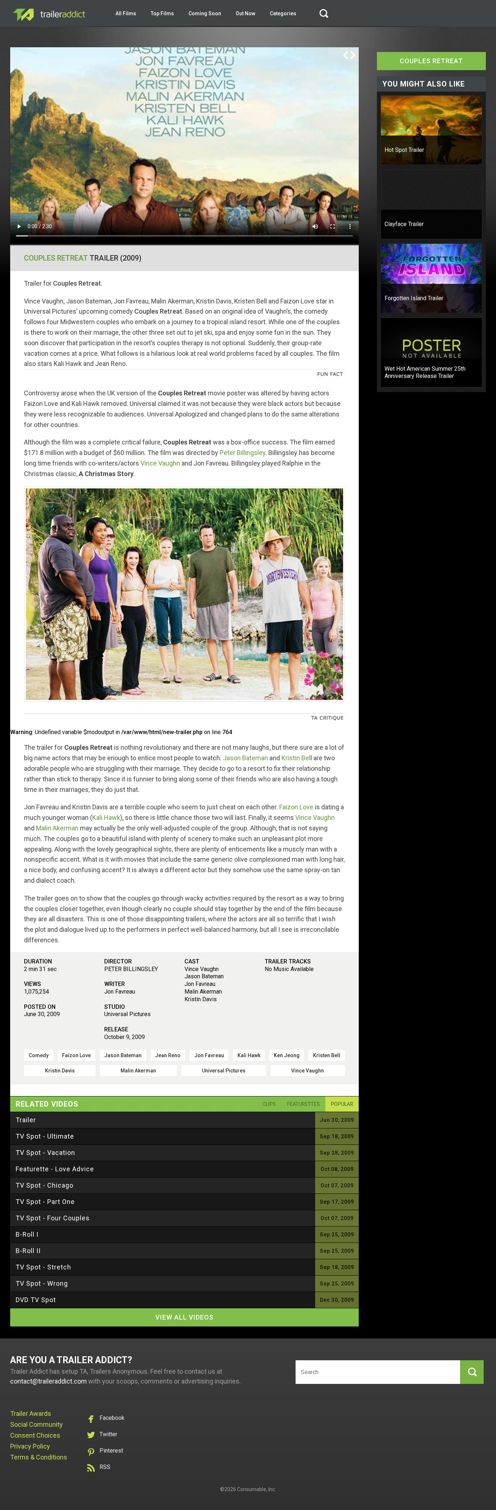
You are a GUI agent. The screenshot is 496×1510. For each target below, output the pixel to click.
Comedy (39, 1055)
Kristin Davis (60, 1071)
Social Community (36, 1424)
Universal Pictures (223, 1071)
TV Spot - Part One (45, 1201)
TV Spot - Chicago (44, 1185)
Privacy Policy (30, 1446)
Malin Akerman (57, 828)
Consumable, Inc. (256, 1489)
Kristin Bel (295, 758)
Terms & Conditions (38, 1457)
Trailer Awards (30, 1413)
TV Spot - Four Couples (53, 1218)
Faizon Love (296, 807)
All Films (125, 13)
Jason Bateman (245, 758)
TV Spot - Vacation (45, 1152)
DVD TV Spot (36, 1300)
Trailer (26, 1120)
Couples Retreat (56, 258)
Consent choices (35, 1435)
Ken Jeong (287, 1055)
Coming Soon (204, 13)
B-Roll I (27, 1234)
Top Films (162, 13)
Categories (283, 13)
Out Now (245, 13)
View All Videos (184, 1317)
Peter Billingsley (242, 452)
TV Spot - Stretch (43, 1267)
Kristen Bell (326, 1055)
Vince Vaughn (160, 463)
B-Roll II (28, 1251)
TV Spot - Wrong (42, 1283)
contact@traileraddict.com (48, 1381)
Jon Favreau (209, 1055)
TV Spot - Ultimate (45, 1136)
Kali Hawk (106, 817)
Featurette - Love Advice (55, 1169)
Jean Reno (167, 1055)
